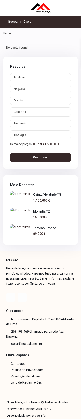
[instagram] (22, 297)
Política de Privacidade (27, 370)
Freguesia (20, 123)
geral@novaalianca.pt (26, 343)
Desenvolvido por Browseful (26, 415)
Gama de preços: (21, 143)
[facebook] (10, 297)
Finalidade (20, 77)
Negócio (19, 89)
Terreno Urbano (44, 228)
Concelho (20, 111)
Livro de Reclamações (26, 382)
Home (7, 33)
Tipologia (20, 135)
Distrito (18, 100)
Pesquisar (40, 157)
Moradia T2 (41, 211)
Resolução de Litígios (25, 376)
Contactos (18, 363)
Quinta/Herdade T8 (47, 194)
